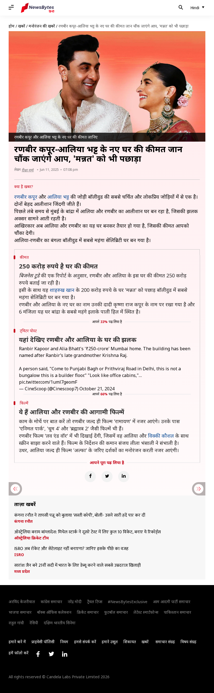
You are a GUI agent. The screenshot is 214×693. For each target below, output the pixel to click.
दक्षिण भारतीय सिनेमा (60, 622)
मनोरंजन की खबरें (42, 26)
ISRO (19, 554)
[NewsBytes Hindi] (37, 7)
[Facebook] (90, 476)
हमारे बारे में (17, 641)
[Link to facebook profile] (38, 654)
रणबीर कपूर (25, 196)
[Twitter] (107, 476)
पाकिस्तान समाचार (177, 612)
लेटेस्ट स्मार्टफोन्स (145, 612)
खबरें (21, 26)
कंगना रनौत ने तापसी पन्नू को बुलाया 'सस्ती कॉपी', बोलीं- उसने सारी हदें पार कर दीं (79, 515)
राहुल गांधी (16, 622)
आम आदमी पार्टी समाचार (171, 601)
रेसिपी (34, 622)
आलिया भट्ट (58, 196)
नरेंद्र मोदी (75, 601)
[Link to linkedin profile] (64, 654)
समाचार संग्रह (165, 641)
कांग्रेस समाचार (51, 601)
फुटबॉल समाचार (116, 612)
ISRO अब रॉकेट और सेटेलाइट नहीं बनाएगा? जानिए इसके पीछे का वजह (71, 549)
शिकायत (129, 641)
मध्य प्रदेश (22, 571)
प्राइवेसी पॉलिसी (43, 641)
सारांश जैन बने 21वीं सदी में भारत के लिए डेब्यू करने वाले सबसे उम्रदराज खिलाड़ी (77, 565)
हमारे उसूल (110, 641)
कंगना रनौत (23, 521)
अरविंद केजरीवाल (22, 601)
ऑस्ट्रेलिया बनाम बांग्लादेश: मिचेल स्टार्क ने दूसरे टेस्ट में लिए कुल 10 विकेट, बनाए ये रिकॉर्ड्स (87, 532)
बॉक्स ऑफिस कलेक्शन (54, 612)
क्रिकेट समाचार (88, 612)
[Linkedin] (123, 476)
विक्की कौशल (161, 435)
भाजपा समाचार (20, 612)
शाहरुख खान (62, 290)
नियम (64, 641)
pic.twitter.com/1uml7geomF (48, 382)
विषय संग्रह (188, 641)
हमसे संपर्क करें (85, 641)
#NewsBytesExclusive (127, 601)
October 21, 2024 (97, 389)
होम (11, 26)
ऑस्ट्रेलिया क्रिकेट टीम (31, 538)
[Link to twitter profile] (51, 654)
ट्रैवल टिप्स (94, 601)
